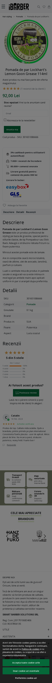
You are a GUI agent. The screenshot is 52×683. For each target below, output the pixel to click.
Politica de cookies (30, 649)
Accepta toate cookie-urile (26, 662)
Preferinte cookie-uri (26, 678)
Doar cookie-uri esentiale (26, 670)
